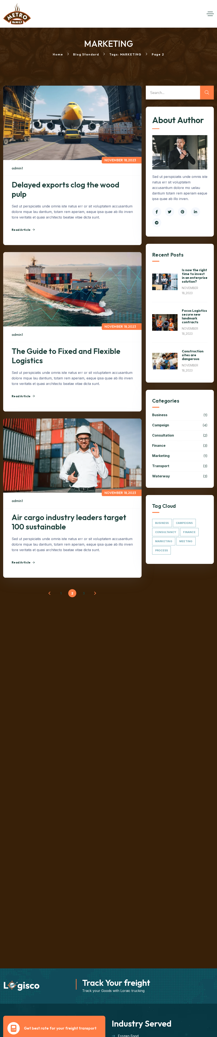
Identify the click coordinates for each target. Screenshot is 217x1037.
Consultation (179, 435)
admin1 (17, 168)
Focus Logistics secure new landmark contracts (194, 316)
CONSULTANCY (165, 532)
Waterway (179, 476)
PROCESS (161, 550)
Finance (179, 445)
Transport (179, 466)
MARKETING (163, 541)
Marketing (179, 456)
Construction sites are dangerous (192, 355)
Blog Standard (86, 54)
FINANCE (189, 532)
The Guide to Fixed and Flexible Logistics (66, 355)
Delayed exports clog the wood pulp (65, 189)
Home (58, 54)
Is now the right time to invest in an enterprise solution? (194, 276)
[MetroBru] (17, 13)
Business (179, 415)
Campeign (179, 425)
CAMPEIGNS (184, 523)
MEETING (186, 541)
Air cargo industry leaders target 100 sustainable (69, 521)
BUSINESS (162, 523)
